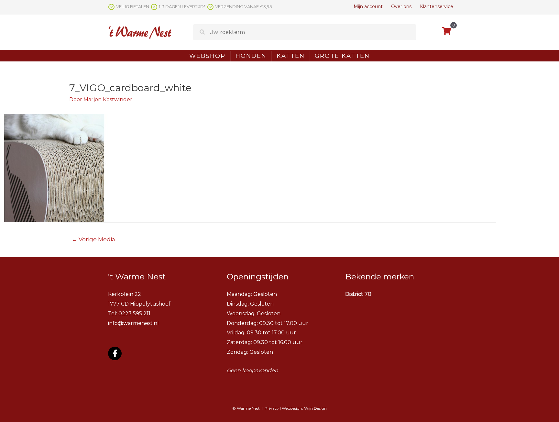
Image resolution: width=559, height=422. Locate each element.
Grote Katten (342, 56)
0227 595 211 (134, 313)
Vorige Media (93, 239)
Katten (291, 56)
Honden (251, 56)
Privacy (272, 408)
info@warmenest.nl (133, 323)
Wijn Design (315, 408)
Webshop (207, 56)
